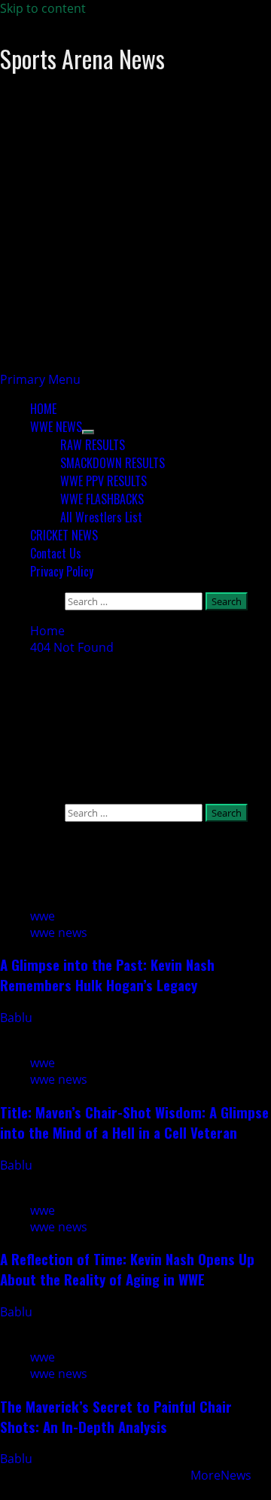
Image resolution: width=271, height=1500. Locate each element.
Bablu (17, 1017)
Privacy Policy (61, 571)
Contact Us (55, 553)
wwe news (58, 932)
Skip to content (43, 8)
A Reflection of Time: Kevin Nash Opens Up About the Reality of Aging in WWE (127, 1269)
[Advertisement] (135, 235)
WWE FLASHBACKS (102, 499)
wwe (42, 916)
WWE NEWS (56, 427)
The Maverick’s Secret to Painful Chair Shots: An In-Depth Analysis (116, 1416)
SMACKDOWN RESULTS (112, 463)
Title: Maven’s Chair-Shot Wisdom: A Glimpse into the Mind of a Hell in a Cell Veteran (134, 1122)
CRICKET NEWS (64, 535)
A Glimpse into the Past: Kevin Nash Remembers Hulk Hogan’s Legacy (107, 974)
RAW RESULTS (92, 445)
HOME (43, 409)
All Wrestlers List (101, 517)
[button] (40, 379)
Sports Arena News (82, 58)
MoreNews (220, 1475)
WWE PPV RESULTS (103, 481)
